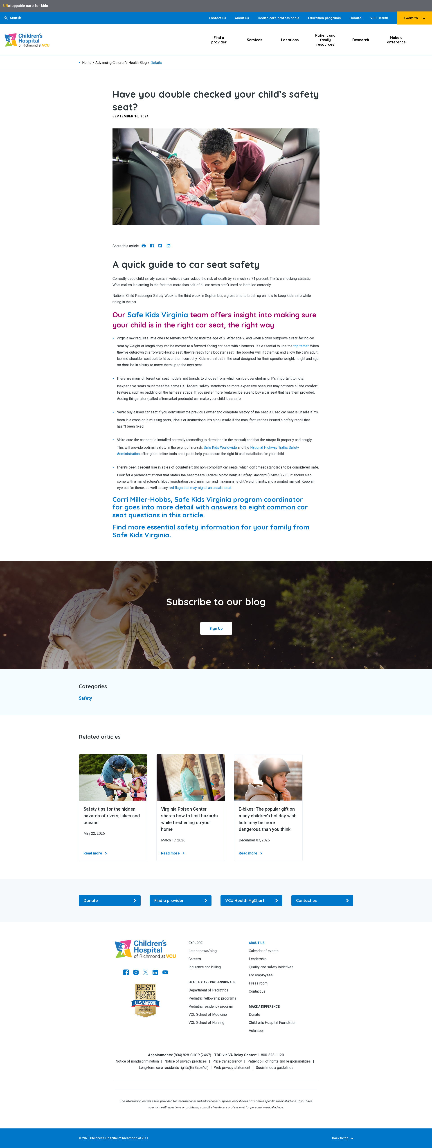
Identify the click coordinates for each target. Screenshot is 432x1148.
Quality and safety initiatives (271, 967)
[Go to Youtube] (165, 973)
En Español (198, 1067)
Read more (92, 853)
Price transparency (227, 1061)
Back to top (340, 1138)
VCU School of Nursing (206, 1022)
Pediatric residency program (211, 1006)
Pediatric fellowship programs (212, 998)
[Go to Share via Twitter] (160, 246)
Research (360, 40)
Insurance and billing (205, 967)
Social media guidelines (274, 1067)
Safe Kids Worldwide (220, 447)
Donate (355, 18)
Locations (290, 40)
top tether (300, 346)
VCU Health (379, 18)
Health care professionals (278, 18)
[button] (12, 18)
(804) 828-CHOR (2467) (192, 1055)
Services (254, 40)
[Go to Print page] (144, 246)
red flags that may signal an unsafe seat (200, 488)
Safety (85, 698)
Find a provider (219, 39)
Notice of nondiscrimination (137, 1061)
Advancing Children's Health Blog (121, 63)
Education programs (324, 18)
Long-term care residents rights (164, 1067)
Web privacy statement (232, 1067)
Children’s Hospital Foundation (272, 1022)
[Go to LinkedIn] (155, 973)
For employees (261, 975)
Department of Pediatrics (208, 990)
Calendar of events (264, 951)
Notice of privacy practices (185, 1061)
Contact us (217, 18)
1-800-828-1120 (271, 1055)
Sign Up (216, 628)
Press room (258, 983)
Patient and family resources (325, 40)
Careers (195, 959)
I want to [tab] (411, 18)
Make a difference (396, 39)
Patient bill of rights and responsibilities (279, 1061)
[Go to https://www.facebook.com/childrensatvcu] (126, 973)
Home (87, 63)
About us (242, 18)
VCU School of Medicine (208, 1014)
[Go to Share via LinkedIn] (168, 246)
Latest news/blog (203, 951)
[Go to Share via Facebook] (152, 246)
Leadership (258, 959)
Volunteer (256, 1031)
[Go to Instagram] (136, 973)
